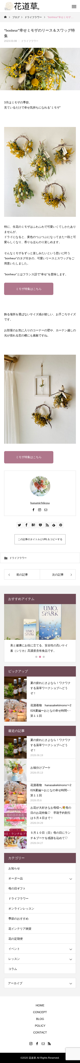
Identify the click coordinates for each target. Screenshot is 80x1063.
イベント (14, 948)
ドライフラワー (29, 41)
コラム (12, 968)
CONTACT (40, 1032)
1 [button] (36, 657)
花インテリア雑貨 (19, 928)
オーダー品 (15, 878)
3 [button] (44, 657)
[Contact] (46, 509)
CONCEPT (40, 1012)
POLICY (40, 1025)
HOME (40, 1005)
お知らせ (14, 868)
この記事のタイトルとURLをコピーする (40, 539)
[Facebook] (33, 509)
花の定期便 (15, 938)
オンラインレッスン (21, 908)
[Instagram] (40, 509)
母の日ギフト (17, 888)
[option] (40, 630)
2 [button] (40, 657)
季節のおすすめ (18, 918)
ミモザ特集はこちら (29, 288)
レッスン (14, 958)
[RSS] (49, 1043)
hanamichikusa (40, 503)
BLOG (40, 1019)
